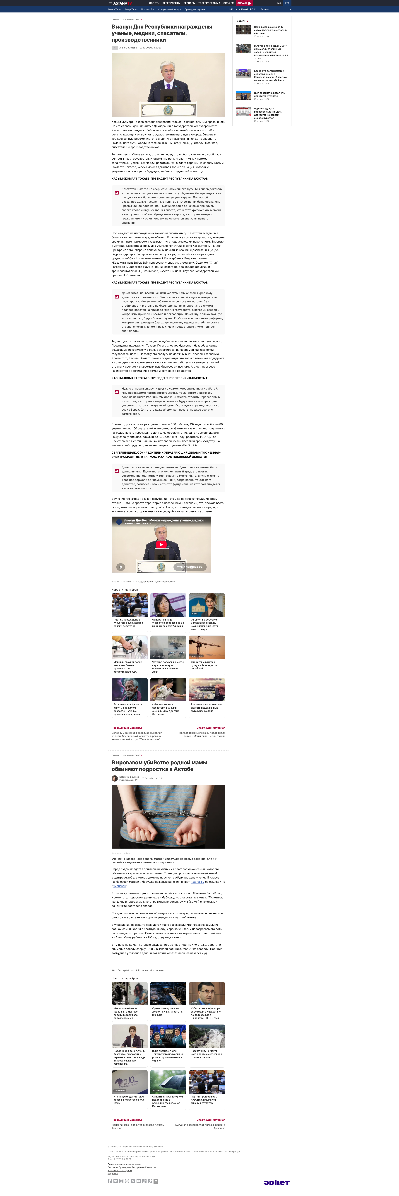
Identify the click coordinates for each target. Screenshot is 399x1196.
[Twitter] (115, 1181)
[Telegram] (133, 1181)
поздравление (145, 581)
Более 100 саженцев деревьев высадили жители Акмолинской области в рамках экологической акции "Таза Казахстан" (137, 736)
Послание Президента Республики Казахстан (132, 1167)
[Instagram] (121, 1181)
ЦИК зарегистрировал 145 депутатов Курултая (269, 94)
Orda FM (228, 3)
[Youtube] (138, 1181)
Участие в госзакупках (120, 1170)
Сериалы (189, 3)
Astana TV (197, 881)
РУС (287, 3)
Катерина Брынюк (129, 776)
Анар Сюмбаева (128, 47)
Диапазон (119, 886)
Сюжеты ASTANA (132, 19)
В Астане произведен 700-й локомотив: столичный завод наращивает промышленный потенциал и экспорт (271, 52)
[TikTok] (144, 1181)
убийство (129, 970)
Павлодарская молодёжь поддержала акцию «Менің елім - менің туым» (201, 734)
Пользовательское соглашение (124, 1164)
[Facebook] (110, 1181)
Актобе (116, 970)
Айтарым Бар (148, 9)
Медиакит (113, 1173)
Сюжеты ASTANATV (123, 581)
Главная (115, 19)
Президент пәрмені (195, 9)
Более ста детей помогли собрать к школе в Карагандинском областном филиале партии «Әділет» (270, 75)
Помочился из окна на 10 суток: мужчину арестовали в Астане (270, 30)
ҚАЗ (279, 3)
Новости (153, 3)
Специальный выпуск (170, 9)
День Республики (165, 581)
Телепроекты (171, 3)
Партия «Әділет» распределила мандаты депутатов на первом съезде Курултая (268, 113)
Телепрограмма (209, 3)
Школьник (142, 970)
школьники (157, 970)
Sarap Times (131, 9)
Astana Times (114, 9)
